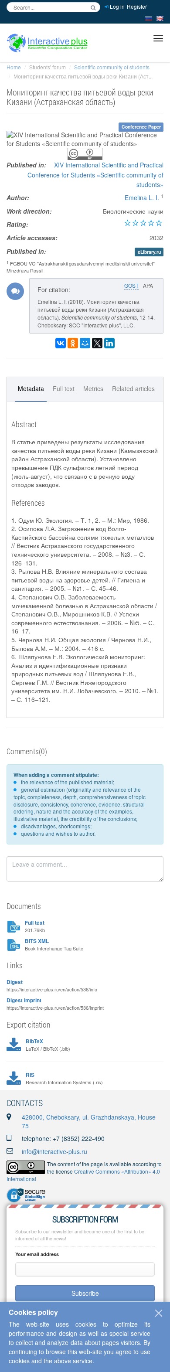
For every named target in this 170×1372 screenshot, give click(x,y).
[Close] (159, 1313)
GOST (131, 285)
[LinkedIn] (109, 343)
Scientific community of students (112, 67)
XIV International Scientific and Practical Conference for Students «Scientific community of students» (95, 174)
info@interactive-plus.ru (54, 1151)
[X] (97, 343)
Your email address (37, 1254)
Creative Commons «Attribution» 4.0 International (83, 1175)
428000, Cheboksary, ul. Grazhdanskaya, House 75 (89, 1121)
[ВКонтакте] (60, 343)
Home (14, 67)
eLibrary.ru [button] (149, 252)
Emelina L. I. (142, 197)
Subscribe (85, 1293)
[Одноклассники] (73, 343)
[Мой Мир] (85, 343)
